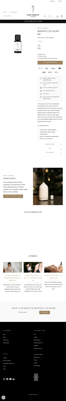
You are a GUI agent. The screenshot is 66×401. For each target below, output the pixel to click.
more (18, 291)
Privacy (35, 360)
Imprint (35, 363)
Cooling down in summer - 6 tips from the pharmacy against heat (33, 278)
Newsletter (36, 345)
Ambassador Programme (8, 363)
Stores (4, 337)
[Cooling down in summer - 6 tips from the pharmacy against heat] (33, 267)
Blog (4, 334)
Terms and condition (38, 354)
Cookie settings (37, 365)
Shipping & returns (38, 348)
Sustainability (6, 343)
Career (4, 366)
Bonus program (37, 340)
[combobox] (51, 16)
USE (50, 148)
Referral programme (38, 343)
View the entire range (13, 196)
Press (4, 369)
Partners (5, 358)
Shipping (45, 58)
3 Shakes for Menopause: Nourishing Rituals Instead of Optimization (12, 278)
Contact (35, 337)
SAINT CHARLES (43, 28)
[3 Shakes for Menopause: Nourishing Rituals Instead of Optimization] (12, 267)
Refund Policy (37, 357)
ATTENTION (50, 152)
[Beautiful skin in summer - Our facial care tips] (53, 267)
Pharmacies (5, 340)
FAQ (35, 334)
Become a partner (7, 360)
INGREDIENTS (50, 144)
